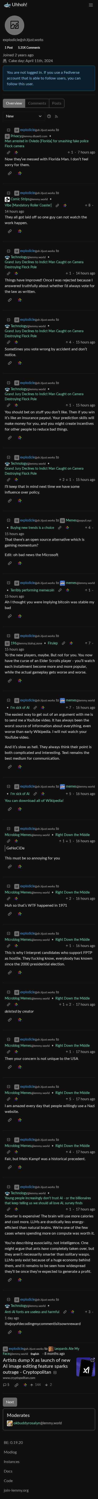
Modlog (10, 1452)
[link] (16, 152)
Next (10, 1402)
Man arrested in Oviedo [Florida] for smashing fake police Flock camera (46, 144)
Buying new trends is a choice (32, 528)
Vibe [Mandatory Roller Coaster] (28, 205)
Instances (12, 1462)
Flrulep (53, 643)
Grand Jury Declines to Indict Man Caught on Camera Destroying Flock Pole (44, 265)
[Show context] (8, 152)
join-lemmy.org (16, 1490)
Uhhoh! (19, 4)
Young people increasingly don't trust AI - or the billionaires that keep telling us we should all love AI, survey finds (48, 1201)
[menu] (91, 4)
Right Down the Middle (72, 835)
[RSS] (56, 116)
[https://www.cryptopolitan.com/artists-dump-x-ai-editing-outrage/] (85, 1366)
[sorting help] (49, 116)
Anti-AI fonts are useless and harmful (32, 1312)
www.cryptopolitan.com (19, 1378)
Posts (56, 103)
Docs (8, 1471)
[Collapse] (8, 130)
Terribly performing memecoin (32, 590)
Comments (37, 103)
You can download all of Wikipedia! (34, 801)
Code (8, 1481)
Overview (14, 103)
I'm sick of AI (19, 708)
